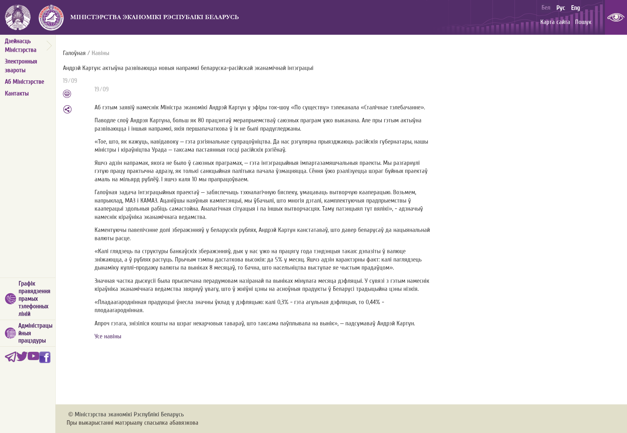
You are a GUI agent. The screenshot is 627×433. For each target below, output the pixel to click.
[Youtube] (33, 357)
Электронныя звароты (21, 66)
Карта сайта (555, 22)
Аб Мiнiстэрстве (24, 81)
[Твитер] (22, 357)
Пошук (583, 22)
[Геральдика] (50, 17)
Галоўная (74, 53)
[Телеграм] (10, 357)
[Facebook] (45, 357)
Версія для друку (76, 94)
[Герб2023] (18, 17)
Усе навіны (108, 336)
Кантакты (17, 93)
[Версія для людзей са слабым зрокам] (616, 17)
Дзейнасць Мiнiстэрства (20, 45)
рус (560, 7)
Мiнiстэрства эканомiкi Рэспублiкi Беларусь (129, 414)
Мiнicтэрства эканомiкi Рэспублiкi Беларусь (154, 17)
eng (575, 7)
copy (68, 109)
